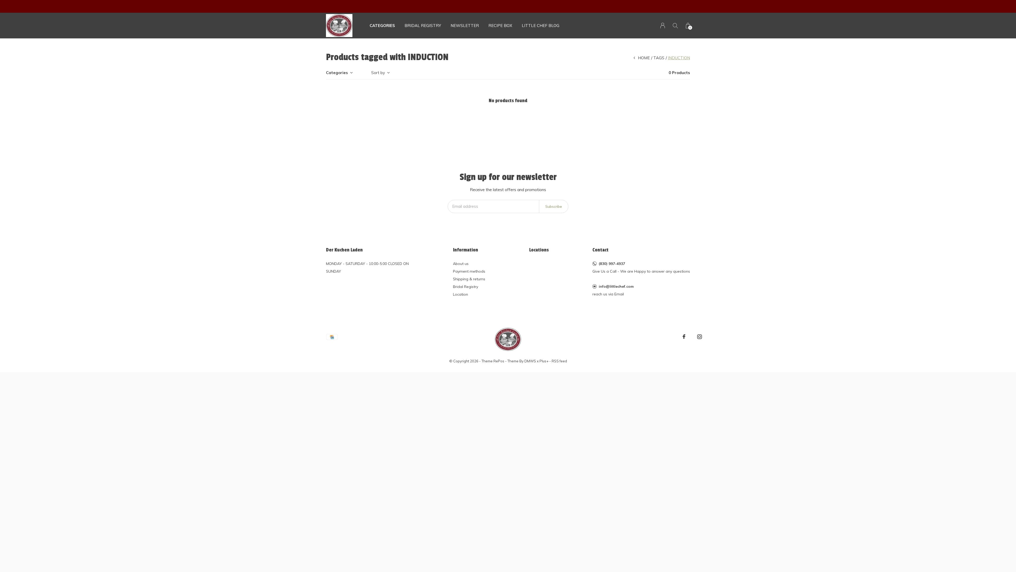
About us (461, 263)
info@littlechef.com (616, 286)
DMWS (530, 361)
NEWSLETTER (465, 25)
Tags (658, 57)
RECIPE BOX (500, 25)
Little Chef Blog (540, 25)
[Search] (675, 25)
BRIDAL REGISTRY (423, 25)
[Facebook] (684, 337)
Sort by (378, 72)
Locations (539, 250)
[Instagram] (699, 337)
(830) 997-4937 (612, 263)
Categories (382, 25)
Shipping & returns (469, 279)
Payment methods (469, 271)
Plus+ (543, 361)
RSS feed (559, 361)
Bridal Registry (465, 286)
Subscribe (553, 206)
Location (460, 294)
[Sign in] (662, 25)
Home (644, 57)
